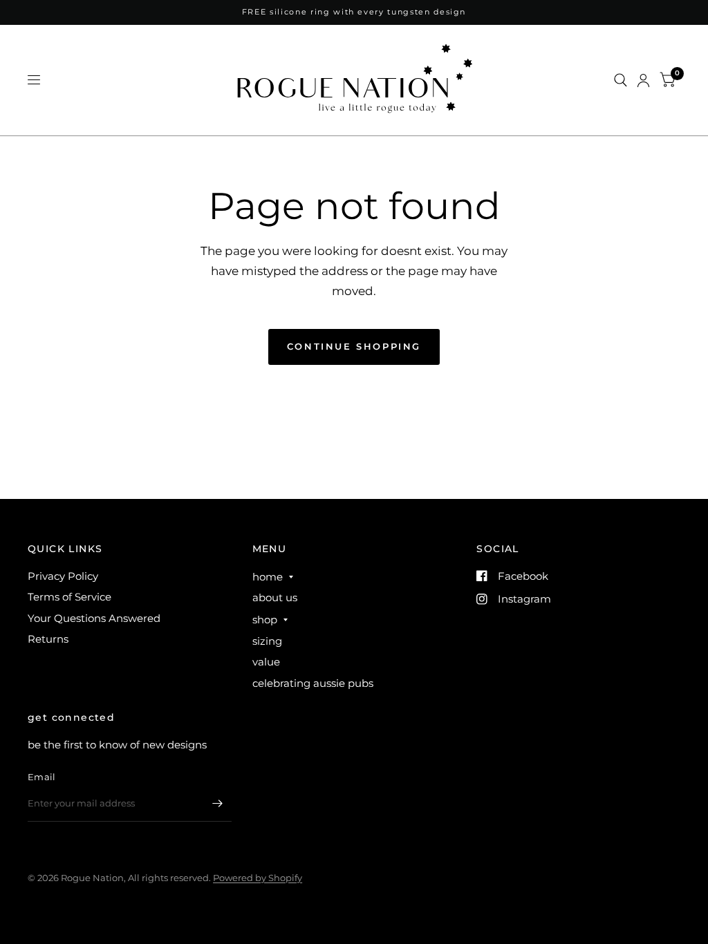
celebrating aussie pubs (312, 683)
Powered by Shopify (257, 877)
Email (41, 776)
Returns (48, 638)
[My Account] (643, 80)
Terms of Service (69, 596)
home (267, 576)
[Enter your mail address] (218, 804)
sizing (267, 641)
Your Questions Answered (94, 618)
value (266, 661)
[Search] (620, 80)
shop (264, 619)
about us (274, 597)
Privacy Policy (63, 576)
